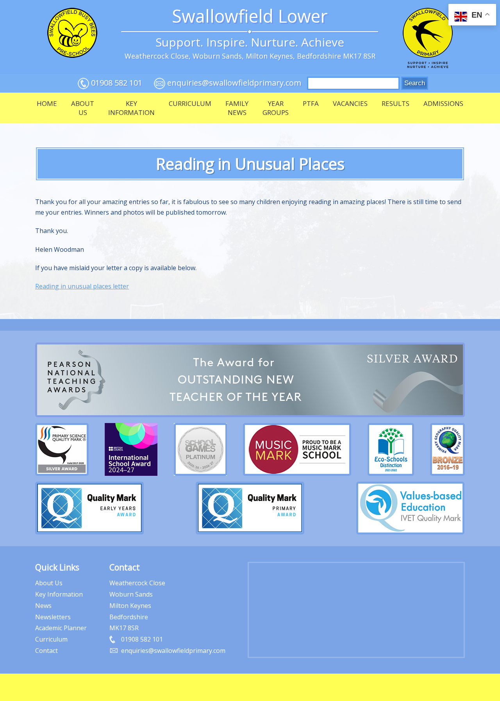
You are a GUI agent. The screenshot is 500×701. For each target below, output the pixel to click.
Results (395, 103)
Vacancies (350, 103)
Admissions (443, 103)
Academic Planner (61, 628)
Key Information (131, 108)
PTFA (311, 103)
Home (47, 103)
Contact (46, 650)
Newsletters (53, 617)
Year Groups (275, 108)
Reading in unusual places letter (82, 286)
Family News (236, 108)
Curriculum (190, 103)
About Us (82, 108)
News (43, 605)
